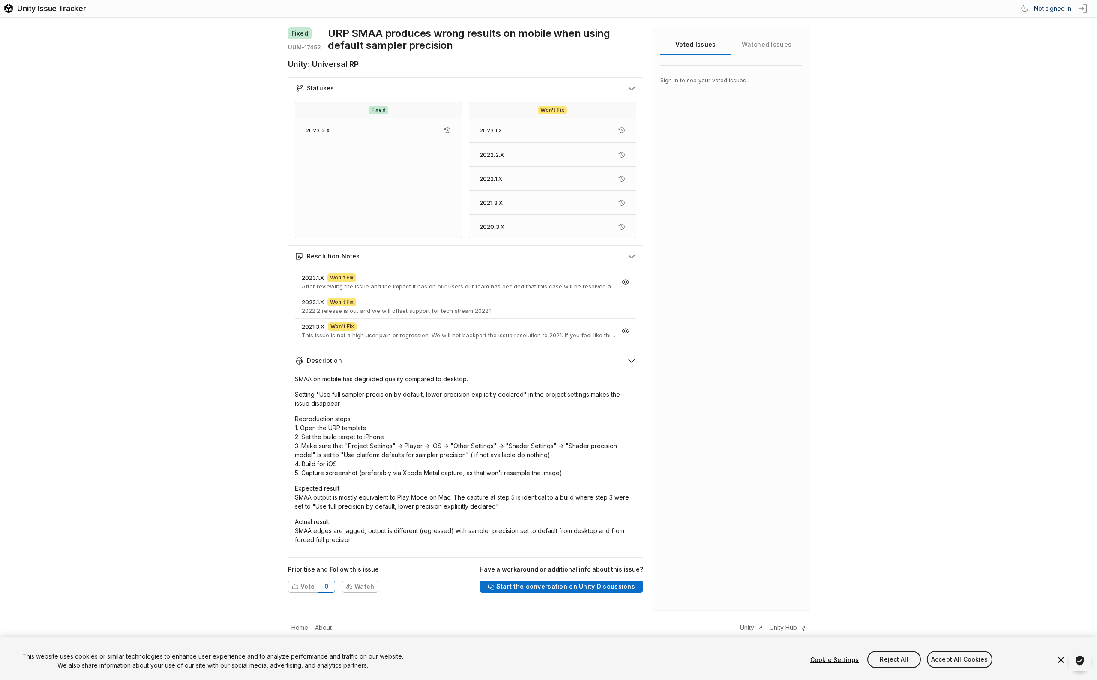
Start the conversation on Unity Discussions (565, 586)
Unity (747, 627)
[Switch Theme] (1025, 9)
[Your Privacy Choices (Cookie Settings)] (1080, 660)
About (323, 627)
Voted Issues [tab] (695, 44)
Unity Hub (783, 627)
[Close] (1061, 659)
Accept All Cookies (959, 659)
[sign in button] (1083, 8)
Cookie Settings (834, 659)
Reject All (894, 659)
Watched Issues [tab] (766, 44)
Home (299, 627)
